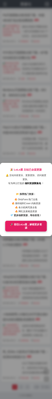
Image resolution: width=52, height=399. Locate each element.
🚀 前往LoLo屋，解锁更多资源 (26, 226)
